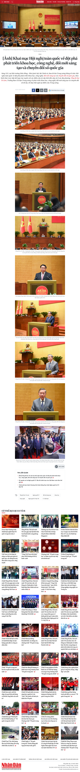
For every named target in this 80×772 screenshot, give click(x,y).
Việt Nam (46, 498)
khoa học (57, 495)
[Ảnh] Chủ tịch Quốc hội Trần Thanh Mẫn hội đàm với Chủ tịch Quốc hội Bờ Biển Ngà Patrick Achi (68, 720)
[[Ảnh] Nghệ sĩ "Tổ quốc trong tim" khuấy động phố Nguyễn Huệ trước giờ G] (30, 733)
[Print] (45, 90)
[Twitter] (37, 90)
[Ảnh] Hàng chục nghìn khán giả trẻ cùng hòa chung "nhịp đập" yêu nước (69, 670)
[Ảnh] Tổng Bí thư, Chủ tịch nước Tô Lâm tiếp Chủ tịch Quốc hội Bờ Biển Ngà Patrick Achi (49, 642)
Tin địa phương (61, 1)
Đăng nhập (77, 1)
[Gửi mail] (41, 90)
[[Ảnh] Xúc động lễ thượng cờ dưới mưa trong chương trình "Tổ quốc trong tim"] (30, 659)
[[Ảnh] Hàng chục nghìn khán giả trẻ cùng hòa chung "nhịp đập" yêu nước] (69, 659)
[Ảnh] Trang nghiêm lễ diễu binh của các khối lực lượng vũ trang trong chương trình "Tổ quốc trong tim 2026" (49, 671)
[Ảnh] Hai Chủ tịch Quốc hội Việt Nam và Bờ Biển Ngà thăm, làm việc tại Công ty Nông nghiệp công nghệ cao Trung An (69, 585)
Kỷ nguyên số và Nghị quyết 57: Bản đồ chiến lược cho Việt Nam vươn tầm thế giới (40, 481)
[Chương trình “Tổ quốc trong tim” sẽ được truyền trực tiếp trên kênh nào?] (50, 546)
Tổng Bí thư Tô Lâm (24, 495)
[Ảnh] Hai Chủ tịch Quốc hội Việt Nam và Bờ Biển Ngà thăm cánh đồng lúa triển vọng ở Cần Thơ (10, 613)
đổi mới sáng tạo (50, 76)
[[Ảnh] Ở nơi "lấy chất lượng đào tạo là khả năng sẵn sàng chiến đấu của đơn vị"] (10, 733)
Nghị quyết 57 (36, 495)
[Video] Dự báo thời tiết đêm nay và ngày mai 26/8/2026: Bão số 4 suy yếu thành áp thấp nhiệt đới (69, 533)
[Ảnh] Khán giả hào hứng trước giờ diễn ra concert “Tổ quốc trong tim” (69, 694)
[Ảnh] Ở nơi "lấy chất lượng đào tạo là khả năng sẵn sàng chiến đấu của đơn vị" (10, 743)
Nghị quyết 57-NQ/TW (33, 498)
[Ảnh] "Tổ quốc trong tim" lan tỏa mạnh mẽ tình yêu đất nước (10, 670)
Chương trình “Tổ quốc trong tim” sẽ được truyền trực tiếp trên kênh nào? (49, 556)
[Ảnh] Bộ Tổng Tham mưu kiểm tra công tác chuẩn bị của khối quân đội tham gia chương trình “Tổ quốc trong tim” (69, 745)
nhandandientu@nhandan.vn (70, 769)
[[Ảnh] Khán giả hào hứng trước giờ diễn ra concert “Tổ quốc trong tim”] (69, 683)
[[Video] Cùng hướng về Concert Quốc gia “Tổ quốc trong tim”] (69, 546)
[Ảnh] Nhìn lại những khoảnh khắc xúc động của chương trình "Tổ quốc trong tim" (30, 642)
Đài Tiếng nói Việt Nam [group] (51, 759)
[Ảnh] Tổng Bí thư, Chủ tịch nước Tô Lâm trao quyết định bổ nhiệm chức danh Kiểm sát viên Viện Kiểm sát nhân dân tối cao (69, 614)
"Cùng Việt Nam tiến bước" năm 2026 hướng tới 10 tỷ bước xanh (29, 556)
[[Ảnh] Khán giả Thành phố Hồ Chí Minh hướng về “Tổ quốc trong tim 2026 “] (10, 708)
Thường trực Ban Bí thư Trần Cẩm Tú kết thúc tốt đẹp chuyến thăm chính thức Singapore (49, 533)
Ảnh (40, 54)
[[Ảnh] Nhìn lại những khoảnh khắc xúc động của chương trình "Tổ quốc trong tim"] (30, 630)
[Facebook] (33, 90)
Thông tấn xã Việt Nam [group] (35, 759)
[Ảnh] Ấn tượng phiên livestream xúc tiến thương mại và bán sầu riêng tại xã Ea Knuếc (49, 720)
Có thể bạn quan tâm (13, 511)
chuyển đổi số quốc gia (66, 76)
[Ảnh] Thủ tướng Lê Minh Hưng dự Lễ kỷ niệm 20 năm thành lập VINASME (30, 612)
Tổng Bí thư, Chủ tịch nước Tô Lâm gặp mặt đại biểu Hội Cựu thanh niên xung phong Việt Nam (30, 533)
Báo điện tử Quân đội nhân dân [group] (69, 759)
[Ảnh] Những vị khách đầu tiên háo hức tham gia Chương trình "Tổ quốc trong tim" (30, 720)
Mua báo (49, 1)
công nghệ (22, 498)
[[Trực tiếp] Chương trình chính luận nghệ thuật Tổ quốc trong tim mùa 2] (10, 521)
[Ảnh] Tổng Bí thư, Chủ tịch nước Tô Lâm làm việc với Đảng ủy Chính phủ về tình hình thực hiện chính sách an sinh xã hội (29, 585)
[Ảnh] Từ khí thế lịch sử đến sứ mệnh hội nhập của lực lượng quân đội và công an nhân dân (10, 642)
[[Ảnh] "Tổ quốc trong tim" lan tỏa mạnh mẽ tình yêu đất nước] (10, 659)
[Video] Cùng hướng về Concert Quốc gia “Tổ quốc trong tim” (69, 556)
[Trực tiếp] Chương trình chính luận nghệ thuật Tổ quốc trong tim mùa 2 (9, 532)
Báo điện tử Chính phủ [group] (19, 759)
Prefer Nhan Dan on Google (57, 90)
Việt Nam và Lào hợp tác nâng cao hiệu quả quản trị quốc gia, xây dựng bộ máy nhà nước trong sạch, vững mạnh (10, 558)
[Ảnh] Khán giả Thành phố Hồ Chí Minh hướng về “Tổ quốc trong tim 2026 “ (10, 719)
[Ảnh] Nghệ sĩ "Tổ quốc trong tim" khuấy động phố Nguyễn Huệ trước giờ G (29, 743)
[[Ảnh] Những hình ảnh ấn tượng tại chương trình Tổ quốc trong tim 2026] (50, 683)
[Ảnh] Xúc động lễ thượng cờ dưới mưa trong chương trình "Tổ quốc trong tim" (30, 670)
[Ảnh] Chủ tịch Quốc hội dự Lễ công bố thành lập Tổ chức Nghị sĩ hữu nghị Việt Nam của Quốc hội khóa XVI (50, 744)
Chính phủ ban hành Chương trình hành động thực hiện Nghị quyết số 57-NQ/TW (39, 486)
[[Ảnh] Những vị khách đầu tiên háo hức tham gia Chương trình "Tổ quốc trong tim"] (30, 708)
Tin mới (54, 1)
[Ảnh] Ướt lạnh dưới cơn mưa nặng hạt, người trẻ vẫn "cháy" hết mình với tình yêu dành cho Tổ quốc (30, 695)
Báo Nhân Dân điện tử (40, 2)
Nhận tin (68, 1)
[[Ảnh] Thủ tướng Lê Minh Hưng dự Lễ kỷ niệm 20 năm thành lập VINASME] (30, 601)
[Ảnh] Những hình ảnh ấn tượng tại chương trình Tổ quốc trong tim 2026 (48, 694)
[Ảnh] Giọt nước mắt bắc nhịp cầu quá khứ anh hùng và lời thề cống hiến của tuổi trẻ (10, 695)
